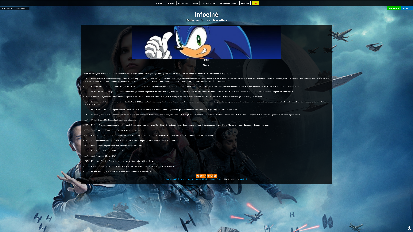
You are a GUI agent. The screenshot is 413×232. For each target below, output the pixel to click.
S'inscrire (407, 8)
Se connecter (395, 8)
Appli (255, 3)
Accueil (160, 3)
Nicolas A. (243, 179)
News (171, 3)
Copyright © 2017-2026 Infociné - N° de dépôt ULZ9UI (186, 179)
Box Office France (209, 3)
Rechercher (184, 3)
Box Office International (228, 3)
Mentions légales (215, 179)
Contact (246, 3)
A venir (195, 3)
